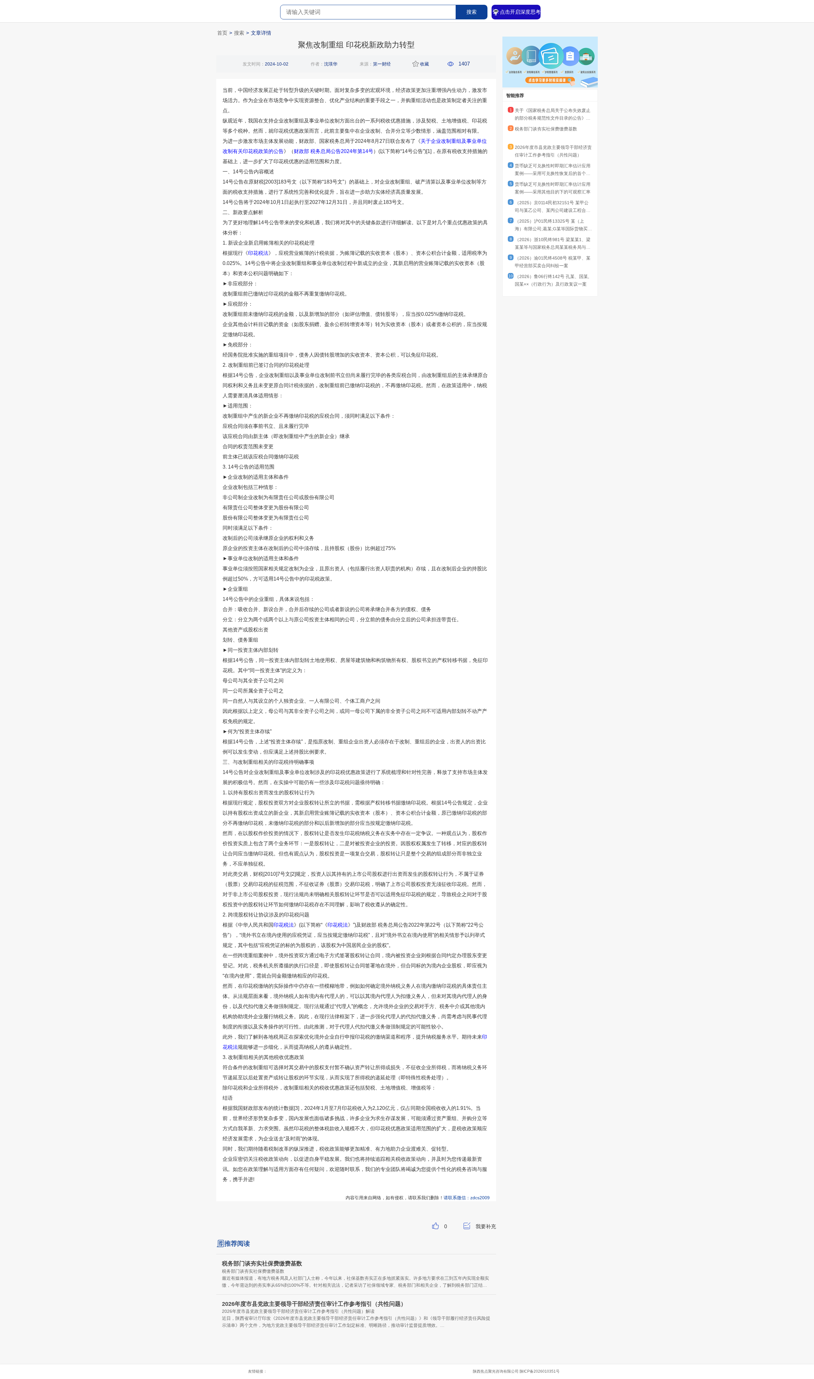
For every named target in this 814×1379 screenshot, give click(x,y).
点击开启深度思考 (520, 12)
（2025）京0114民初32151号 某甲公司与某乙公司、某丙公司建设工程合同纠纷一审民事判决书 (552, 207)
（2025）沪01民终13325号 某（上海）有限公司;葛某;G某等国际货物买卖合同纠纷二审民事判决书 (553, 226)
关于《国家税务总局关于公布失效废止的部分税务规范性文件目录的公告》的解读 (552, 115)
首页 (222, 33)
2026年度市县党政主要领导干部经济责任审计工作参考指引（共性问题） (553, 151)
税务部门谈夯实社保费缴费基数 (546, 128)
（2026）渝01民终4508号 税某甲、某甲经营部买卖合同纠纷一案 (552, 261)
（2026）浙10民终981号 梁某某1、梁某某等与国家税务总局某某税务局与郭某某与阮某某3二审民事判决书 (552, 244)
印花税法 (258, 253)
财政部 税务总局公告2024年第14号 (333, 151)
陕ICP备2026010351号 (540, 1371)
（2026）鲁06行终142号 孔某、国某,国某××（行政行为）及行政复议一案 (552, 280)
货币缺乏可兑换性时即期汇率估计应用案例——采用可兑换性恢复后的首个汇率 (552, 170)
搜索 (471, 12)
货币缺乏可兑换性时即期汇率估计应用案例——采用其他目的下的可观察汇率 (552, 188)
